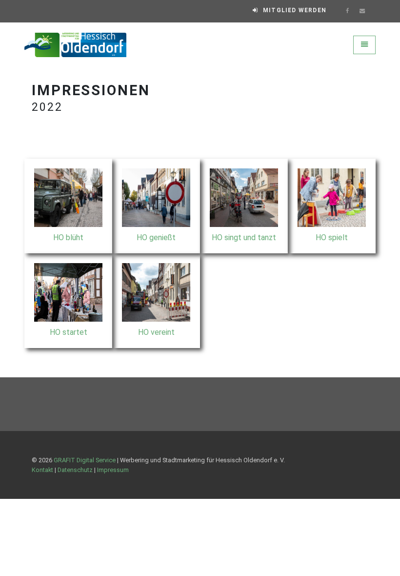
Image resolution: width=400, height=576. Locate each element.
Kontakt (42, 469)
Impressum (113, 469)
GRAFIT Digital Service (85, 460)
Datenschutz (75, 469)
